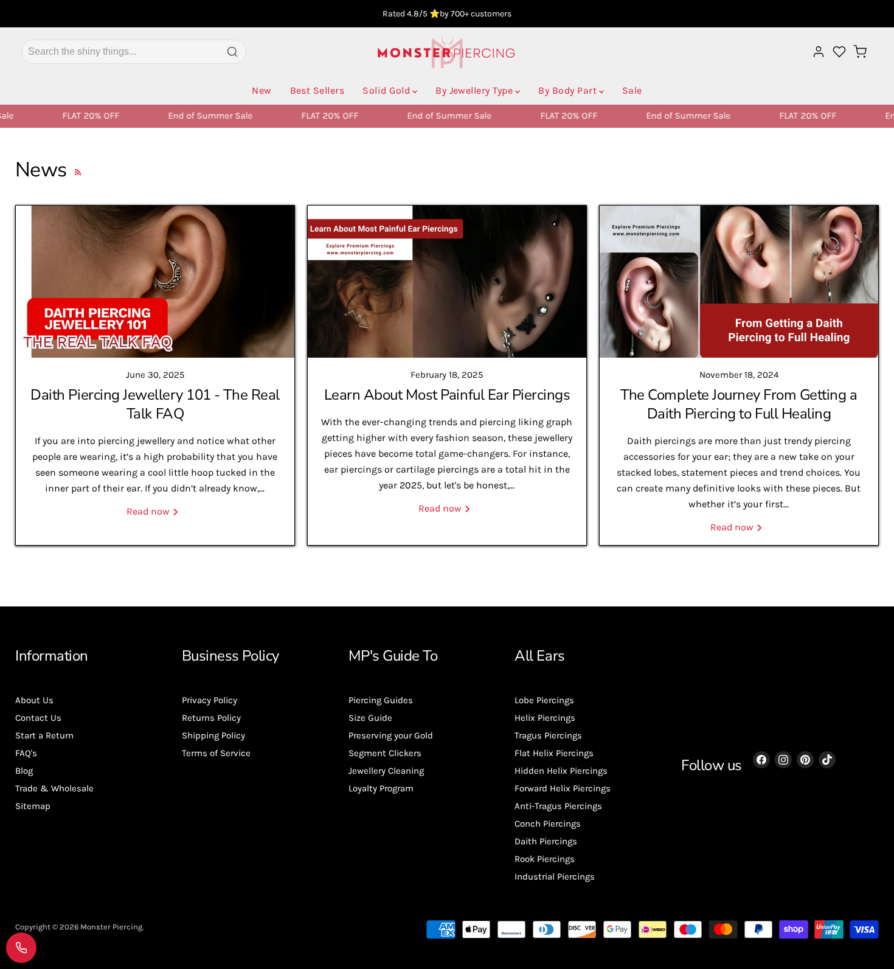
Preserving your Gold (390, 735)
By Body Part (567, 90)
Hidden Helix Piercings (561, 770)
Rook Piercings (545, 858)
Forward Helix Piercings (563, 788)
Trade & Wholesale (54, 788)
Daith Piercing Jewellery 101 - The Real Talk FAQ (154, 404)
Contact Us (38, 717)
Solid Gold (386, 90)
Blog (24, 770)
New (261, 90)
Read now (149, 511)
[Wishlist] (839, 51)
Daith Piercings (546, 841)
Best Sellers (317, 90)
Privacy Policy (209, 700)
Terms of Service (216, 753)
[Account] (818, 51)
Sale (632, 90)
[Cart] (860, 51)
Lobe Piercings (544, 700)
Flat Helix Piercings (554, 753)
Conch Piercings (548, 823)
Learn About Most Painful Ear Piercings (447, 395)
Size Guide (370, 717)
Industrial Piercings (555, 876)
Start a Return (44, 735)
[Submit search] (232, 52)
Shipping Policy (213, 735)
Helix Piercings (545, 717)
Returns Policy (211, 717)
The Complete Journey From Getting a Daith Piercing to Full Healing (738, 404)
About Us (34, 700)
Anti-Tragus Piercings (558, 806)
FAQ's (26, 753)
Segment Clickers (384, 753)
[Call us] (21, 948)
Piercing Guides (380, 700)
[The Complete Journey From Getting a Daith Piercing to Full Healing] (739, 282)
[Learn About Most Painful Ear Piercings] (447, 282)
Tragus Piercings (548, 735)
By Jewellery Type (474, 90)
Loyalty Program (381, 788)
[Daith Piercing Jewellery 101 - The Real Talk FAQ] (155, 282)
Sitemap (32, 806)
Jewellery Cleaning (386, 770)
